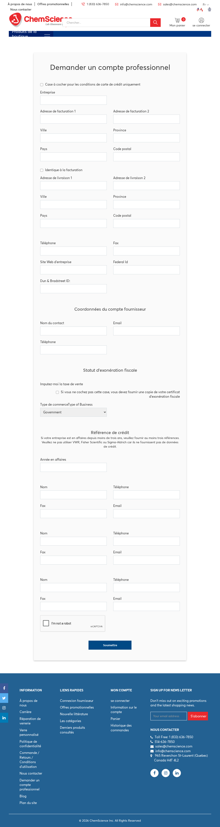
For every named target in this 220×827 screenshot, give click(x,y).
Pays (43, 149)
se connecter (120, 701)
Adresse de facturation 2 (131, 111)
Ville (43, 130)
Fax (116, 243)
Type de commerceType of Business (66, 404)
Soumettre (110, 645)
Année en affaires (53, 459)
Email (117, 323)
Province (119, 130)
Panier (115, 719)
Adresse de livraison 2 (129, 178)
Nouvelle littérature (74, 714)
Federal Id (120, 262)
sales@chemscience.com (173, 746)
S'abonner (198, 716)
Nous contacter (20, 9)
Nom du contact (52, 323)
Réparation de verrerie (30, 721)
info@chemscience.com (173, 751)
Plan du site (28, 803)
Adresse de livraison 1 (56, 178)
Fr (204, 4)
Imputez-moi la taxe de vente (61, 384)
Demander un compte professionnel (30, 785)
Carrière (25, 712)
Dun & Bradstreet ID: (55, 281)
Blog (23, 796)
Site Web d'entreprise (55, 262)
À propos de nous (20, 4)
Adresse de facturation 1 (58, 111)
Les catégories (70, 721)
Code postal (122, 149)
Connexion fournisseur (76, 701)
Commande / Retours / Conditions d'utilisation (29, 760)
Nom (43, 487)
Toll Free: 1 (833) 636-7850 (174, 737)
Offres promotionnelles (53, 4)
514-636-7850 (165, 742)
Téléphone (48, 243)
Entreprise (47, 92)
